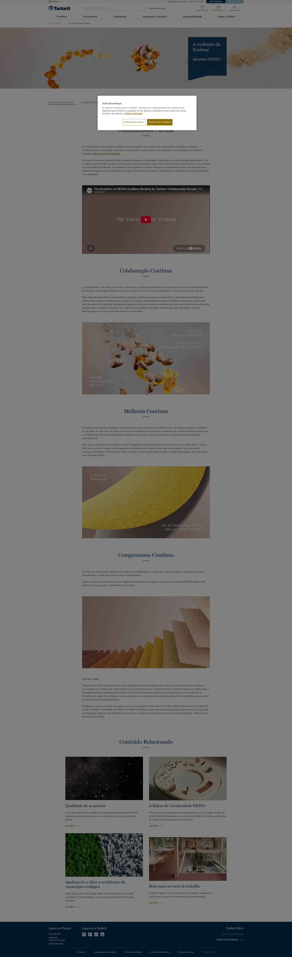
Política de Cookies (133, 114)
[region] (147, 113)
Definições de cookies (134, 122)
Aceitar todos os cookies (160, 122)
